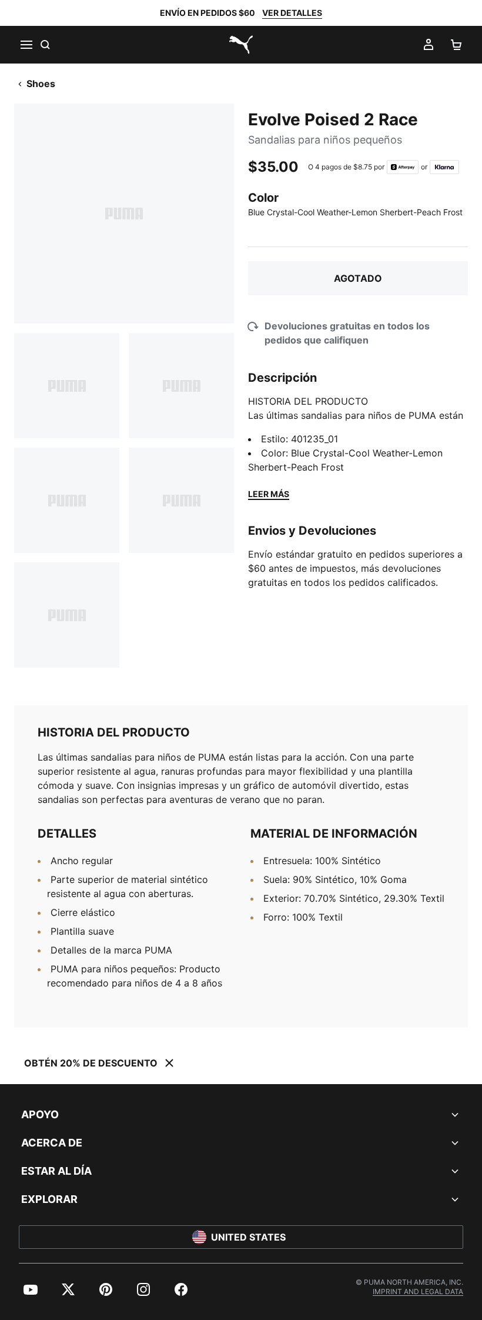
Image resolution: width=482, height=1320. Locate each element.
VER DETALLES (292, 13)
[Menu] (26, 44)
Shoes (40, 83)
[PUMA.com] (241, 44)
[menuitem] (30, 1289)
